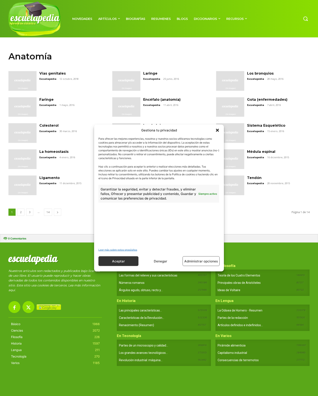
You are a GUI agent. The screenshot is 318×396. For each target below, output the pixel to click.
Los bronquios (260, 73)
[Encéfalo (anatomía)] (126, 107)
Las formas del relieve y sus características (148, 275)
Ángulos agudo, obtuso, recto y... (141, 290)
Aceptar (118, 261)
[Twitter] (28, 307)
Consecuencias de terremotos (238, 360)
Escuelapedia (47, 78)
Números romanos (132, 282)
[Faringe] (22, 107)
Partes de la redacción (233, 317)
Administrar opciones (201, 261)
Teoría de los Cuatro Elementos (239, 275)
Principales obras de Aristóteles (239, 282)
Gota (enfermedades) (267, 99)
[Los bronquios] (230, 81)
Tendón (254, 178)
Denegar (160, 261)
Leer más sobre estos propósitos (117, 249)
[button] (217, 130)
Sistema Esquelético (266, 125)
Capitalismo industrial (232, 352)
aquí (11, 290)
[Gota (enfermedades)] (230, 107)
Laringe (150, 73)
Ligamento (49, 178)
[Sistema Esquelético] (230, 133)
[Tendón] (230, 185)
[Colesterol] (22, 133)
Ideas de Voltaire (229, 290)
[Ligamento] (22, 185)
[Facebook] (14, 307)
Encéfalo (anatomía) (162, 99)
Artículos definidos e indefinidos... (240, 325)
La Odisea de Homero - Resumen (240, 310)
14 (48, 212)
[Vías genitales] (22, 81)
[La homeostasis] (22, 159)
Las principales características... (140, 310)
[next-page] (57, 212)
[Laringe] (126, 81)
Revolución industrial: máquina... (140, 360)
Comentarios (17, 238)
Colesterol (49, 125)
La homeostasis (54, 152)
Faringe (46, 99)
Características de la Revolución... (141, 317)
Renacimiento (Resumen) (136, 325)
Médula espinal (261, 152)
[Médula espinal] (230, 159)
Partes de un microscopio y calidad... (143, 345)
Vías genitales (52, 73)
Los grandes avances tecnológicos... (143, 352)
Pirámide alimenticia (232, 345)
